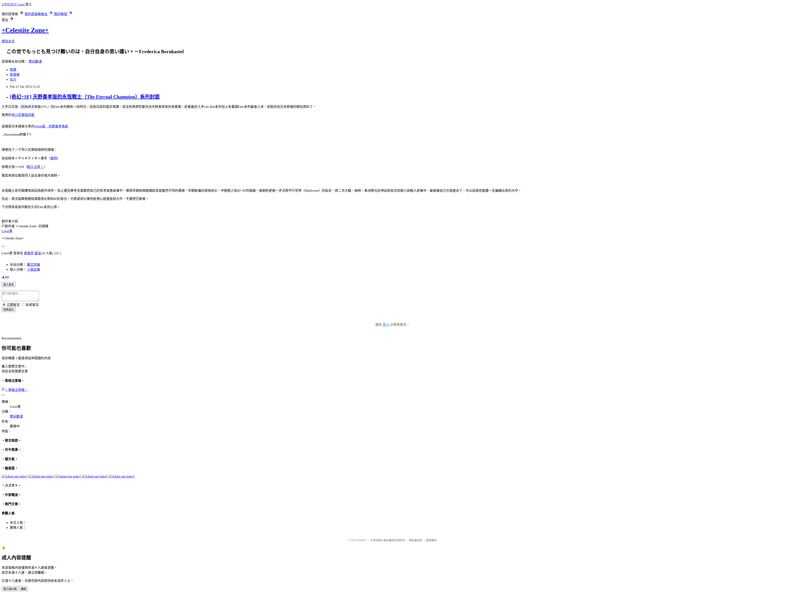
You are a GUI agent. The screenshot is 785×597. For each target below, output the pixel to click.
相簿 (13, 69)
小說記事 (33, 269)
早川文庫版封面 (22, 115)
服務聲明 (431, 540)
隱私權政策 (415, 540)
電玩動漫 (35, 61)
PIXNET (362, 540)
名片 (13, 79)
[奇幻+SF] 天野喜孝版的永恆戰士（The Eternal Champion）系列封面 (85, 96)
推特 (53, 158)
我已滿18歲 (10, 588)
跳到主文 (8, 41)
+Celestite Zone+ (25, 30)
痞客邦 (29, 253)
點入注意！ (35, 167)
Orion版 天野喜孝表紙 (51, 126)
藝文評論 (33, 264)
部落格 (15, 74)
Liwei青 (7, 231)
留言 (38, 253)
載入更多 (8, 284)
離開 (23, 588)
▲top (5, 276)
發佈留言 (8, 309)
